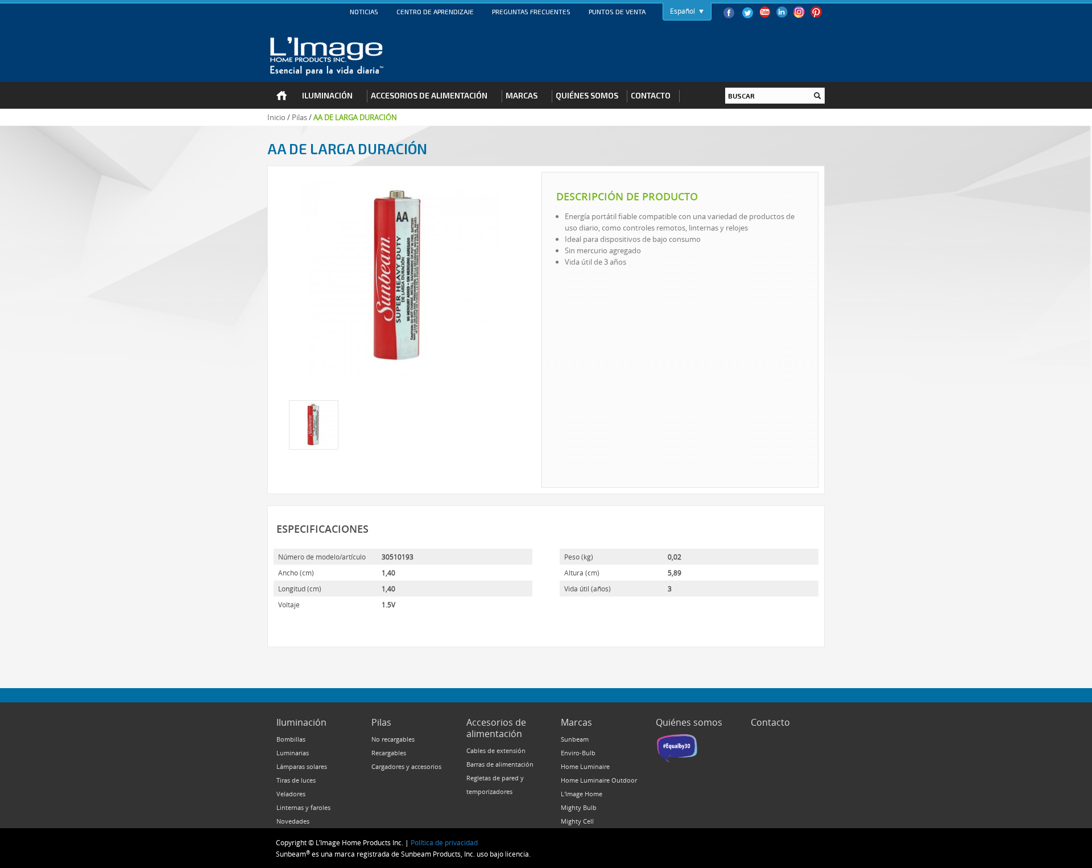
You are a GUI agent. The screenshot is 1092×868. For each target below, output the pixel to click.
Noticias (364, 11)
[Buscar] (817, 96)
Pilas (299, 117)
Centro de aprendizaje (435, 11)
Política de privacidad (444, 842)
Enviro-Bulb (578, 752)
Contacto (770, 722)
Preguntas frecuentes (531, 11)
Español (682, 10)
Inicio (276, 117)
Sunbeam (575, 739)
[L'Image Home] (326, 56)
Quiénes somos (689, 722)
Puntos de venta (617, 11)
